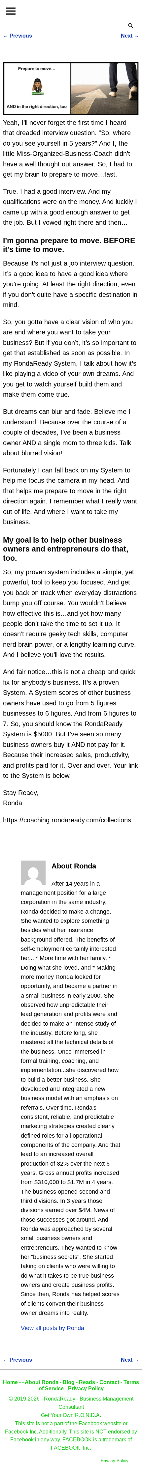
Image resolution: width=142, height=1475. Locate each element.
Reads (87, 1382)
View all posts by (52, 1328)
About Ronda (41, 1382)
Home (10, 1382)
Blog (69, 1382)
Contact (109, 1382)
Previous (17, 36)
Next (130, 36)
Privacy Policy (86, 1388)
